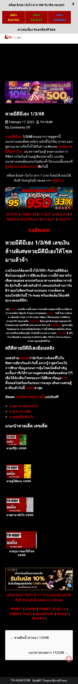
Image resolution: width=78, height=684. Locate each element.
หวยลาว (51, 313)
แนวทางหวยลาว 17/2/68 (48, 653)
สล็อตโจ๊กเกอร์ (29, 219)
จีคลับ (50, 614)
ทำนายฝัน (61, 333)
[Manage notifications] (69, 659)
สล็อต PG (64, 219)
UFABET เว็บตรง (21, 614)
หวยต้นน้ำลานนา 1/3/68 (29, 638)
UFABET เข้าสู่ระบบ (52, 609)
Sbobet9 (38, 618)
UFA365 (30, 609)
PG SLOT (45, 214)
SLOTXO (12, 214)
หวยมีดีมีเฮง (13, 137)
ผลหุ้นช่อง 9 (56, 325)
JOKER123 (28, 214)
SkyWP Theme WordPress (49, 680)
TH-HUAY (46, 122)
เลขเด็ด (13, 309)
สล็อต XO (60, 214)
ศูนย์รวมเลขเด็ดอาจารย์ (21, 166)
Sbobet (62, 614)
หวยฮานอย (34, 321)
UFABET (16, 609)
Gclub (39, 614)
